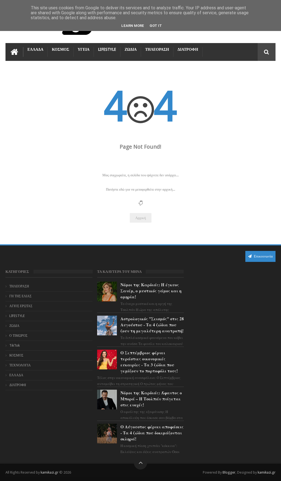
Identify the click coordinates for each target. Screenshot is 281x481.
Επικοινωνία (263, 256)
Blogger (229, 472)
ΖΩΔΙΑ (131, 49)
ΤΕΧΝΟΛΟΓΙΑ (20, 365)
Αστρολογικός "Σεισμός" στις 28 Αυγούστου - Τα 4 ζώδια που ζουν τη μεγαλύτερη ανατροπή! (152, 325)
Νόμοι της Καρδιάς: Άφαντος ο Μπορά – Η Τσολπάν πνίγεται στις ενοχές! (151, 399)
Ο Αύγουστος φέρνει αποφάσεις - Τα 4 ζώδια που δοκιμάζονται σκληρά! (152, 433)
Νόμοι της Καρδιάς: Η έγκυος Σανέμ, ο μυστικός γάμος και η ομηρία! (150, 291)
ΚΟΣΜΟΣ (60, 49)
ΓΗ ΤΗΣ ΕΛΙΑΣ (20, 296)
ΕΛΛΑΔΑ (35, 49)
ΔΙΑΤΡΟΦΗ (188, 49)
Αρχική (140, 218)
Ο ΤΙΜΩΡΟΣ (18, 336)
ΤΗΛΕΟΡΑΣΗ (157, 49)
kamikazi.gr (49, 472)
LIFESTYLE (107, 49)
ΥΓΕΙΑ (83, 49)
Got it (156, 26)
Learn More (132, 26)
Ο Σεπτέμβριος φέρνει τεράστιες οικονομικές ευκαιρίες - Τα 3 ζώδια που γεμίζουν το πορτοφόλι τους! (149, 362)
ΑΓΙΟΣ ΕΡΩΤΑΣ (20, 306)
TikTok (14, 345)
